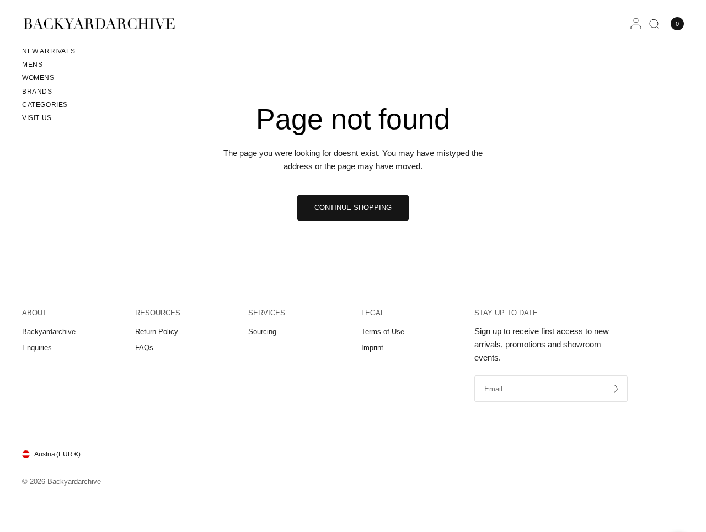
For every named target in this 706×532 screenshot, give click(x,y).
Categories (45, 105)
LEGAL (372, 312)
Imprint (372, 347)
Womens (38, 78)
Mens (32, 64)
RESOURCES (157, 312)
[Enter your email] (617, 388)
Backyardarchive (49, 331)
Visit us (37, 118)
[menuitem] (48, 53)
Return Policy (156, 331)
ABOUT (34, 312)
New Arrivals (48, 51)
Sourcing (262, 331)
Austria (57, 454)
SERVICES (266, 312)
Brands (37, 91)
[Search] (654, 23)
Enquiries (37, 347)
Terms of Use (382, 331)
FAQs (144, 347)
